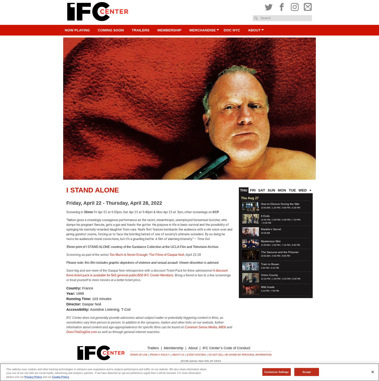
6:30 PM (296, 207)
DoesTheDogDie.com (81, 332)
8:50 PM (286, 256)
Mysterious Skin (271, 241)
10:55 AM (265, 207)
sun (271, 190)
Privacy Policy (160, 354)
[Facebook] (282, 6)
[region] (189, 372)
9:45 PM (296, 245)
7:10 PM (296, 220)
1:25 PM (276, 207)
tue (292, 190)
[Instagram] (295, 6)
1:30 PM (276, 279)
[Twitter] (270, 6)
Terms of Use (138, 354)
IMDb (222, 327)
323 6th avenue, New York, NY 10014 (201, 361)
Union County (269, 275)
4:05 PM (276, 256)
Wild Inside (268, 287)
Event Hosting (196, 354)
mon (282, 190)
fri (253, 190)
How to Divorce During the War (280, 204)
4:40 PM (286, 220)
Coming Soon (111, 30)
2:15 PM (265, 291)
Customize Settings (276, 371)
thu (243, 190)
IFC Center (97, 12)
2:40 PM (276, 220)
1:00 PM (276, 245)
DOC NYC (232, 30)
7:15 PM (286, 245)
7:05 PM (275, 291)
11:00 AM (265, 245)
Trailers (140, 30)
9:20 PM (296, 279)
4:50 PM (265, 268)
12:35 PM (265, 220)
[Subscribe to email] (307, 6)
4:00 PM (286, 207)
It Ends (265, 216)
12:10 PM (265, 279)
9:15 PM (275, 268)
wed (302, 190)
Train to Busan (270, 264)
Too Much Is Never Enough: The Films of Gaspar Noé (147, 254)
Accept (306, 371)
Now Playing (77, 30)
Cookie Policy (60, 376)
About (254, 30)
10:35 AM (265, 233)
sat (261, 190)
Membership (169, 30)
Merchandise (202, 30)
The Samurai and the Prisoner (280, 252)
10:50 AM (265, 256)
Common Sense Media (201, 327)
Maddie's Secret (271, 229)
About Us (178, 354)
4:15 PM (286, 279)
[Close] (372, 372)
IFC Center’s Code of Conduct (226, 348)
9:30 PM (267, 223)
